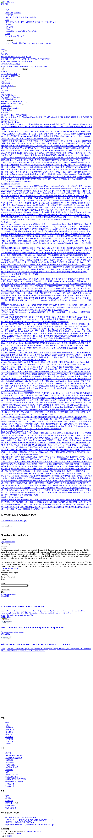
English (8, 43)
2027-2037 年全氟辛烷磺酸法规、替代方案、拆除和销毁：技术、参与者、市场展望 (53, 312)
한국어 (20, 43)
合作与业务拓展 (56, 117)
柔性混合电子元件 (11, 357)
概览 (7, 796)
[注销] (18, 833)
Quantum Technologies (9, 97)
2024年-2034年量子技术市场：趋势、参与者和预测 (42, 367)
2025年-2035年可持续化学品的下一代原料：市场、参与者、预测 (61, 298)
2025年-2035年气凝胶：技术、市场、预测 (40, 143)
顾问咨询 (17, 13)
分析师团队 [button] (25, 59)
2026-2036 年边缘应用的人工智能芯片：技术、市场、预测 (52, 395)
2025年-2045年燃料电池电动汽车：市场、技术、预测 (37, 326)
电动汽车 (4, 81)
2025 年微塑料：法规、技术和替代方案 (69, 471)
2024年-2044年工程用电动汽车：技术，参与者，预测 (48, 241)
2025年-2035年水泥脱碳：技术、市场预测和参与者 (70, 286)
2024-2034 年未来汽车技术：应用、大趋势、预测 (28, 250)
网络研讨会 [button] (5, 57)
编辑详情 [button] (17, 61)
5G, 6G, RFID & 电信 (9, 74)
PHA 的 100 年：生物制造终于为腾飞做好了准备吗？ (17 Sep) (29, 820)
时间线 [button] (28, 57)
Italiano (48, 43)
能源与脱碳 (5, 83)
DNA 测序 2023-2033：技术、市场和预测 (38, 319)
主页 (3, 521)
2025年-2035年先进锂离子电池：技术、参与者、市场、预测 (67, 189)
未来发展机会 (10, 117)
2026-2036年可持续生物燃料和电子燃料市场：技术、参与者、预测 (30, 481)
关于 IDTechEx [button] (6, 59)
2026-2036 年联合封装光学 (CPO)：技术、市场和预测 (65, 400)
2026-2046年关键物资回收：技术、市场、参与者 (20, 153)
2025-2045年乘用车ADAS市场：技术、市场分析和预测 (44, 257)
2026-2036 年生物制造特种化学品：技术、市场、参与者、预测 (36, 457)
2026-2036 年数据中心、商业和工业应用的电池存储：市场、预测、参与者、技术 (52, 196)
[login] (9, 836)
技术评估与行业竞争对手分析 (38, 117)
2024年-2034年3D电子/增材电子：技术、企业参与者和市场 (63, 124)
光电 (3, 92)
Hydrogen (4, 90)
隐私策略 (9, 803)
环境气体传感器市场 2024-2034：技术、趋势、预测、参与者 (61, 438)
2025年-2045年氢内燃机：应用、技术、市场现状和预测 (36, 331)
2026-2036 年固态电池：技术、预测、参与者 (32, 215)
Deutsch (30, 43)
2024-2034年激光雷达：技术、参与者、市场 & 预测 (69, 381)
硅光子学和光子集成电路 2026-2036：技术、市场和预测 (44, 348)
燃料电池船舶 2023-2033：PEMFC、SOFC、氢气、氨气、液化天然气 (28, 248)
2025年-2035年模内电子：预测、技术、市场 (36, 357)
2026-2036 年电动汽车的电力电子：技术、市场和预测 (61, 260)
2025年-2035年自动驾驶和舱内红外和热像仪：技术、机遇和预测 (46, 443)
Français (36, 43)
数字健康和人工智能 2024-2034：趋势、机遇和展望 (24, 502)
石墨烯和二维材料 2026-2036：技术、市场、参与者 (69, 155)
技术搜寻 (67, 117)
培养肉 (17, 312)
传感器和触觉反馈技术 (14, 782)
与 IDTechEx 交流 (42, 22)
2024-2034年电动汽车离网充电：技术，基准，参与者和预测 (31, 336)
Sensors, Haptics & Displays (11, 103)
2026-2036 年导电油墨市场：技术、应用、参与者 (20, 355)
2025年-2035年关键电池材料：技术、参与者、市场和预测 (68, 150)
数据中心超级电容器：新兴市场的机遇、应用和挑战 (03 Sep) (29, 825)
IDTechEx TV (10, 741)
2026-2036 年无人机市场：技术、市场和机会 (48, 376)
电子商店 (29, 31)
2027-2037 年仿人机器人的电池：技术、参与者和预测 (32, 193)
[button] (7, 10)
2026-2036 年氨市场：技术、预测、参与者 (40, 279)
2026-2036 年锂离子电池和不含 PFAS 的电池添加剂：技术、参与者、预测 (47, 141)
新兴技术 (9, 732)
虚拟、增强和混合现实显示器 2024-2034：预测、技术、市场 (67, 435)
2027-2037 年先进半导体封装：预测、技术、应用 (24, 341)
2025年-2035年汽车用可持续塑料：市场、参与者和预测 (47, 179)
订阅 (11, 13)
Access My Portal (11, 568)
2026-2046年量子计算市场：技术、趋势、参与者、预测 (40, 364)
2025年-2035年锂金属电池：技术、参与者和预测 (43, 205)
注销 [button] (30, 61)
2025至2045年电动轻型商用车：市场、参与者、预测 (49, 238)
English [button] (3, 66)
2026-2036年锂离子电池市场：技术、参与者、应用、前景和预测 (34, 203)
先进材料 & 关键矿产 (9, 76)
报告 (7, 13)
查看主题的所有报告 (52, 139)
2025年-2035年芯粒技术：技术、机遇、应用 (26, 400)
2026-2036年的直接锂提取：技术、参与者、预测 (59, 153)
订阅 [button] (3, 52)
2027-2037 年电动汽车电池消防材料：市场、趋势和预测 (39, 485)
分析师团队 (29, 22)
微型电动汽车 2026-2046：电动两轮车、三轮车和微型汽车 (39, 255)
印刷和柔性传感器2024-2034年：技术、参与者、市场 (49, 447)
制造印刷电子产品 (61, 357)
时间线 (33, 17)
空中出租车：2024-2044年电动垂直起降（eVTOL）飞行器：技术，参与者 (46, 227)
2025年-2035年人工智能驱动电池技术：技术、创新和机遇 (24, 191)
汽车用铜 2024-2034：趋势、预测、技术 (28, 150)
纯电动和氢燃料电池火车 (59, 231)
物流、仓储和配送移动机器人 (54, 383)
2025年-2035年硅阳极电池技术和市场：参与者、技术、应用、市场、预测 (30, 212)
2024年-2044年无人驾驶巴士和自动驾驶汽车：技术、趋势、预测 (49, 386)
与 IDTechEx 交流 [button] (37, 59)
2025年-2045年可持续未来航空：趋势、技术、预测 (40, 269)
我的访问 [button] (9, 61)
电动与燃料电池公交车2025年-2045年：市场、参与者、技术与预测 (37, 236)
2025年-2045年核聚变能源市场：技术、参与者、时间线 (64, 288)
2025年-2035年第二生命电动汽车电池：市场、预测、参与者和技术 (50, 210)
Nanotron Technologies (18, 521)
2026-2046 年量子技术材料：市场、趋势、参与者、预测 (44, 172)
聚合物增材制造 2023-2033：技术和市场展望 (61, 127)
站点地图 (9, 801)
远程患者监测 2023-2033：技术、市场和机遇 (34, 322)
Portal (7, 31)
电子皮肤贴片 (60, 319)
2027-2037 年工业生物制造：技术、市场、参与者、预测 (23, 160)
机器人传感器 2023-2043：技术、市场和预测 (48, 388)
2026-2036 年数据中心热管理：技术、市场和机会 (63, 426)
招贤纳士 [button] (48, 59)
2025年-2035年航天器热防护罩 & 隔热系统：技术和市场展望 (25, 158)
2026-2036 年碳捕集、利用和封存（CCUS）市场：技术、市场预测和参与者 (43, 459)
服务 (3, 117)
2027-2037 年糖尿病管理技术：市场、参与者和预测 (48, 317)
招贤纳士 (52, 22)
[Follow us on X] (48, 682)
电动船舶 (24, 238)
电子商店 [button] (24, 61)
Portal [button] (3, 61)
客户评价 (21, 22)
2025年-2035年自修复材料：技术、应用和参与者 (20, 478)
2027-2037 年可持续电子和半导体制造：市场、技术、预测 (26, 424)
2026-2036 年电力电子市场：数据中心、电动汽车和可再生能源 (29, 412)
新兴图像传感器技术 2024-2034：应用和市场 (19, 438)
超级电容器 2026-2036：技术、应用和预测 (67, 215)
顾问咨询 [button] (4, 54)
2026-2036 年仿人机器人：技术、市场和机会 (34, 379)
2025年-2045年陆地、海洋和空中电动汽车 (33, 243)
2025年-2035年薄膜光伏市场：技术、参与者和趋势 (21, 288)
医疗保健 (4, 88)
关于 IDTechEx (11, 22)
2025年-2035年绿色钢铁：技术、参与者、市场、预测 (22, 293)
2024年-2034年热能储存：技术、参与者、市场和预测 (68, 217)
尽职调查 (74, 117)
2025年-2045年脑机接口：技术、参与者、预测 (24, 435)
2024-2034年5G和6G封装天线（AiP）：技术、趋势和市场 (30, 134)
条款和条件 (10, 805)
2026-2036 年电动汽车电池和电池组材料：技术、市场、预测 (46, 167)
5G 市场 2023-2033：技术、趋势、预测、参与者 (37, 131)
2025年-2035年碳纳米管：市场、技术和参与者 (27, 146)
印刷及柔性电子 (7, 95)
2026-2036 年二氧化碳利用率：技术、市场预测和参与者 (27, 286)
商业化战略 (21, 117)
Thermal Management (9, 108)
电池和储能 (5, 78)
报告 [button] (3, 49)
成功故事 (24, 115)
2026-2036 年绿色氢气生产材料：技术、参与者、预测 (57, 296)
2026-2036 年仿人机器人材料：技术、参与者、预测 (43, 169)
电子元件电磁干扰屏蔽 (40, 155)
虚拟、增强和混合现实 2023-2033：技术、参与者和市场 (42, 507)
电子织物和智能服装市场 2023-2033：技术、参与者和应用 (27, 504)
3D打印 (4, 71)
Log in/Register (11, 36)
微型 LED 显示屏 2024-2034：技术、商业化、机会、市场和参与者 (50, 445)
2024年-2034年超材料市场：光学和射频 (36, 136)
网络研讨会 (10, 17)
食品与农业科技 (7, 86)
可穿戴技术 (5, 110)
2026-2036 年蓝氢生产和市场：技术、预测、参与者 (38, 281)
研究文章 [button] (14, 57)
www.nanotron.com (8, 542)
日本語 (14, 43)
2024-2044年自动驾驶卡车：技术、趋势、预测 (47, 372)
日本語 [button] (9, 66)
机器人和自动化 (7, 99)
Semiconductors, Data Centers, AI (13, 101)
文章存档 (9, 737)
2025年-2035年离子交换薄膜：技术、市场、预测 (65, 160)
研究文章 (18, 17)
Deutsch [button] (25, 66)
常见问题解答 (10, 808)
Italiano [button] (44, 66)
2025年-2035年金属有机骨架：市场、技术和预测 (35, 174)
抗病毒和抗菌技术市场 (18, 317)
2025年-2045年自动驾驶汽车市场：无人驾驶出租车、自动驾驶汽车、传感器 (53, 229)
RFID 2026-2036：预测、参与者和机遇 (20, 139)
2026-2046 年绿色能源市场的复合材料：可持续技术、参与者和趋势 (36, 148)
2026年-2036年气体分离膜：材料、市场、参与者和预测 (33, 469)
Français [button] (32, 66)
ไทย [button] (20, 66)
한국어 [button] (15, 66)
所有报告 (4, 112)
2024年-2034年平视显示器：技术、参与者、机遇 (67, 250)
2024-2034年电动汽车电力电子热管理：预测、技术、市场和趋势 (40, 272)
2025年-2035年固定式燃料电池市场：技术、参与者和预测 (60, 305)
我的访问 (13, 31)
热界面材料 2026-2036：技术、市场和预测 (67, 424)
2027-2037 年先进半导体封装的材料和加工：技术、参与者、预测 (46, 165)
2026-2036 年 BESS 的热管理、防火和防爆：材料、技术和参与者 (27, 219)
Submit (25, 69)
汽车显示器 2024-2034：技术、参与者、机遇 (62, 341)
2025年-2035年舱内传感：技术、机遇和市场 (70, 379)
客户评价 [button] (16, 59)
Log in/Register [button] (6, 64)
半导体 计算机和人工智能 (15, 779)
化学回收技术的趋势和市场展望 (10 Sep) (21, 822)
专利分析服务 (84, 117)
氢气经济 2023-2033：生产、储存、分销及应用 (62, 293)
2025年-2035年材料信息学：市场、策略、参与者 (35, 410)
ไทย (24, 43)
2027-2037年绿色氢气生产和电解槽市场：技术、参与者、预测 (67, 291)
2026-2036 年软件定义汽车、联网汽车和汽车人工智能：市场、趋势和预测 (51, 419)
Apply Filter (5, 590)
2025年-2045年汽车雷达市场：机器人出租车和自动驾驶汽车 (38, 369)
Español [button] (38, 66)
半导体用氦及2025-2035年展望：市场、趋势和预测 (70, 158)
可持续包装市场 (20, 483)
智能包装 (40, 139)
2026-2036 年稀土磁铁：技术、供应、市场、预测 (56, 177)
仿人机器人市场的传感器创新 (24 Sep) (20, 817)
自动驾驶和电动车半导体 (69, 265)
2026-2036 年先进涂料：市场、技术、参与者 (40, 224)
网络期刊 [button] (21, 57)
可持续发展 (5, 106)
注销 (35, 31)
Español (42, 43)
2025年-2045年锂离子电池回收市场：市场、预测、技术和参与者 (27, 162)
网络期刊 (26, 17)
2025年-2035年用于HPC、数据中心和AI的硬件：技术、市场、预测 (43, 405)
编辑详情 (21, 31)
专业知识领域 (14, 115)
